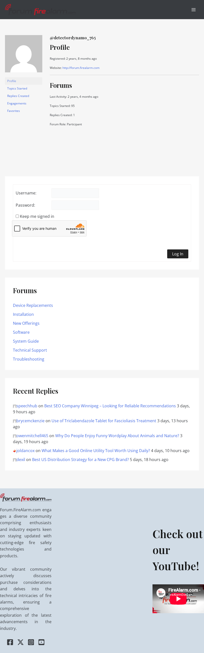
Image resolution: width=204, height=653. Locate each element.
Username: (26, 193)
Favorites (13, 111)
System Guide (26, 341)
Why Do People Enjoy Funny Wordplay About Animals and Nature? (117, 435)
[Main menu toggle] (193, 9)
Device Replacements (33, 305)
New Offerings (26, 323)
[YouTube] (41, 642)
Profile (11, 81)
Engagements (16, 103)
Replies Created (18, 96)
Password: (25, 205)
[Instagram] (31, 642)
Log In (177, 254)
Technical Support (30, 350)
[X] (20, 642)
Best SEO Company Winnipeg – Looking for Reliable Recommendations (110, 406)
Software (21, 332)
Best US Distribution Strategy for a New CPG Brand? (80, 459)
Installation (23, 314)
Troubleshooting (28, 359)
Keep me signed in (37, 216)
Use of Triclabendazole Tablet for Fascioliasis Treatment (103, 420)
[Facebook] (10, 642)
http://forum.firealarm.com (81, 68)
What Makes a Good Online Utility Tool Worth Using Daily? (96, 450)
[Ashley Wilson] (23, 56)
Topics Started (17, 88)
